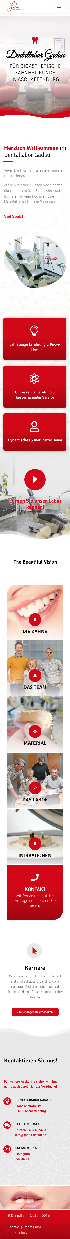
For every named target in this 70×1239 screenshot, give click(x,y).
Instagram (22, 1154)
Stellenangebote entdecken (35, 1012)
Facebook (22, 1159)
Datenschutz (18, 1233)
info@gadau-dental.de (30, 1135)
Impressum (33, 1227)
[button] (7, 1232)
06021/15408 (36, 1130)
